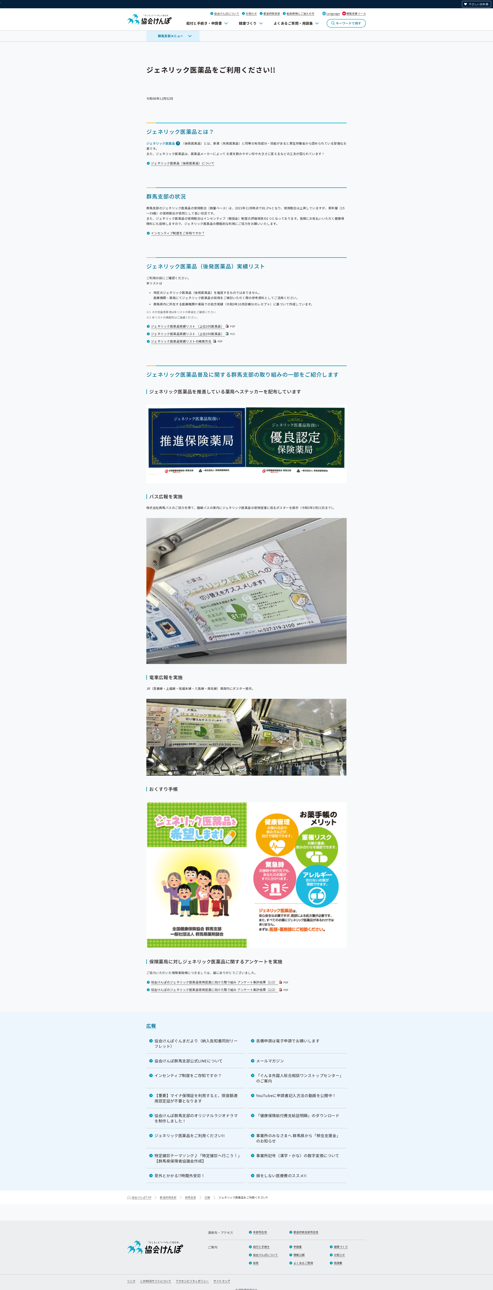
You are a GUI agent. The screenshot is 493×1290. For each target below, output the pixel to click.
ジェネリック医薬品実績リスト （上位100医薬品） (193, 326)
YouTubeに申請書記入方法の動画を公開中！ (296, 1095)
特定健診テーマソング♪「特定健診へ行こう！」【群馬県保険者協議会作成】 (197, 1158)
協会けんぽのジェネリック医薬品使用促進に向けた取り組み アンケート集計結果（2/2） (220, 989)
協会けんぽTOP (141, 1197)
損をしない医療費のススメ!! (281, 1175)
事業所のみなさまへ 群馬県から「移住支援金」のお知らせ (298, 1138)
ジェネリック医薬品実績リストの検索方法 (187, 341)
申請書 (297, 1247)
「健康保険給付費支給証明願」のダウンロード (298, 1115)
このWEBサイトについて (155, 1281)
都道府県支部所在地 (306, 1232)
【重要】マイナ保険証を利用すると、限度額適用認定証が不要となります (196, 1098)
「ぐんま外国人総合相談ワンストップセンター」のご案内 (298, 1078)
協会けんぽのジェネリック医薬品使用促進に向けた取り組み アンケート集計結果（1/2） (220, 982)
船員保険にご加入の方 (300, 13)
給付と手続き (261, 1247)
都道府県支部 (271, 13)
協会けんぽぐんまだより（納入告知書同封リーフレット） (196, 1043)
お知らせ (251, 13)
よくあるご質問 (303, 1263)
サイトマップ (221, 1281)
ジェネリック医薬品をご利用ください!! (189, 1135)
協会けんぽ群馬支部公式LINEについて (188, 1061)
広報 (151, 1025)
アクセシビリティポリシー (192, 1281)
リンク (131, 1281)
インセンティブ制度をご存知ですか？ (178, 233)
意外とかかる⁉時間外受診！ (179, 1175)
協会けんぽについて (226, 13)
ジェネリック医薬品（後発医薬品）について (183, 163)
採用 (256, 1263)
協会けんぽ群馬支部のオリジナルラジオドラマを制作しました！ (196, 1118)
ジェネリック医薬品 (160, 143)
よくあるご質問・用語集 (293, 23)
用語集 (338, 1263)
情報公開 (299, 1255)
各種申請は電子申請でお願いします (288, 1041)
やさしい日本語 (478, 4)
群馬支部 (190, 1197)
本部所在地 (260, 1232)
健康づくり (248, 23)
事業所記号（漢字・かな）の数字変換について (297, 1155)
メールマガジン (270, 1061)
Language (333, 13)
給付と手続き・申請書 (204, 23)
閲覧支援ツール (356, 13)
